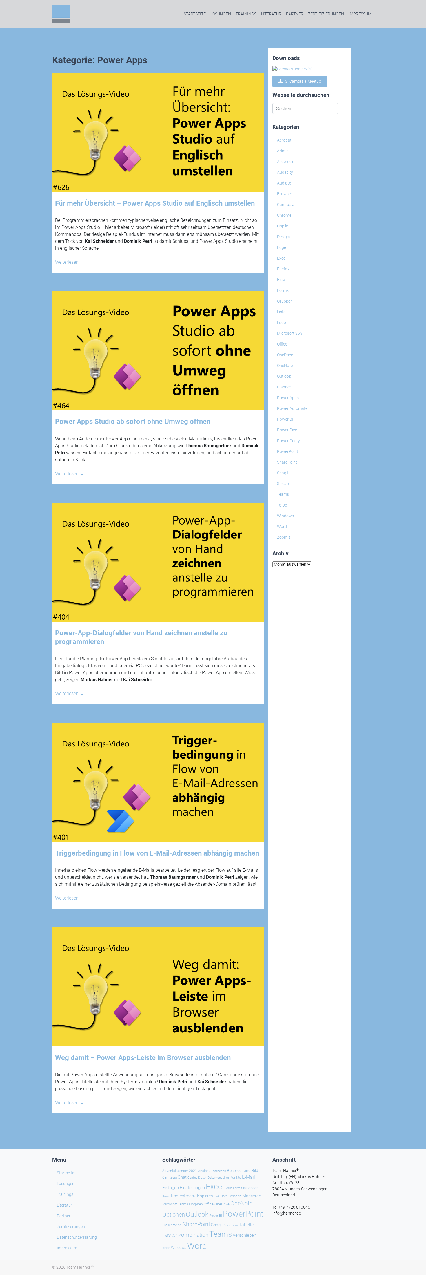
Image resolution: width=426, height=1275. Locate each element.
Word (282, 526)
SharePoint (287, 462)
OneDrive (285, 354)
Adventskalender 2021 (179, 1171)
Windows (285, 515)
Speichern (231, 1225)
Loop (281, 322)
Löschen (234, 1196)
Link (216, 1196)
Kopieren (205, 1195)
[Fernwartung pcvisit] (292, 69)
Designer (285, 236)
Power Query (288, 440)
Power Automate (292, 408)
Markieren (251, 1195)
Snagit (283, 473)
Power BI (285, 419)
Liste (223, 1196)
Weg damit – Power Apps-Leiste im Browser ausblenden (143, 1058)
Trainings (246, 14)
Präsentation (172, 1225)
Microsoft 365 (289, 333)
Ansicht (204, 1171)
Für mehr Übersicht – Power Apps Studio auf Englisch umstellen (155, 203)
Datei (202, 1177)
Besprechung (239, 1170)
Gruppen (285, 301)
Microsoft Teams (175, 1204)
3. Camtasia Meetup (302, 81)
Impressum (360, 14)
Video (166, 1248)
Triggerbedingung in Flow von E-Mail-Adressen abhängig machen (157, 853)
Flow (281, 279)
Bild (255, 1170)
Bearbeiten (218, 1171)
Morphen (196, 1204)
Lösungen (220, 14)
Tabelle (246, 1224)
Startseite (195, 14)
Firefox (283, 269)
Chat (182, 1177)
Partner (294, 14)
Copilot (283, 226)
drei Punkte (232, 1177)
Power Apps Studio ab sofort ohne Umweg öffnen (132, 421)
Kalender (250, 1188)
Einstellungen (192, 1187)
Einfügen (170, 1187)
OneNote (285, 365)
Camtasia (285, 204)
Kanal (166, 1196)
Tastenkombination (185, 1234)
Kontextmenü (183, 1195)
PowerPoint (287, 451)
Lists (281, 312)
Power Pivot (288, 430)
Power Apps (288, 397)
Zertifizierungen (326, 14)
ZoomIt (283, 537)
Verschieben (244, 1235)
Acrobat (284, 140)
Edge (281, 247)
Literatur (271, 14)
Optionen (173, 1214)
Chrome (284, 215)
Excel (281, 258)
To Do (282, 505)
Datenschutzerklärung (77, 1237)
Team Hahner (80, 1267)
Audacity (285, 172)
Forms (283, 290)
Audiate (284, 183)
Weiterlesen (69, 262)
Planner (284, 387)
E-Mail (248, 1177)
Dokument (214, 1178)
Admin (283, 151)
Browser (284, 193)
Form (228, 1188)
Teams (283, 494)
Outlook (284, 376)
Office (282, 344)
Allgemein (285, 161)
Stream (283, 483)
